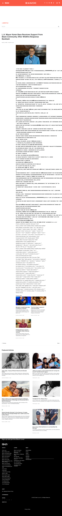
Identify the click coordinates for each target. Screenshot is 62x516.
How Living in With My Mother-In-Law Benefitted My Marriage (45, 427)
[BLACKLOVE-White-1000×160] (31, 2)
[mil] (46, 409)
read (7, 3)
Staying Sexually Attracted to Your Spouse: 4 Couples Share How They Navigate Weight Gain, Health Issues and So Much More (15, 413)
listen (15, 447)
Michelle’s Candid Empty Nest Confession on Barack (23, 308)
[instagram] (49, 2)
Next (58, 343)
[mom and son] (46, 381)
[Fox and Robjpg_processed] (15, 381)
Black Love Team (19, 315)
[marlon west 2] (23, 319)
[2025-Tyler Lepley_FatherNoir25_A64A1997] (15, 353)
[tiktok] (53, 2)
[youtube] (51, 2)
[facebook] (44, 2)
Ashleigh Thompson (5, 377)
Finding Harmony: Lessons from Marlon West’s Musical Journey (22, 331)
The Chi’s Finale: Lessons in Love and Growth (37, 308)
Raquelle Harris (4, 42)
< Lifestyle (5, 23)
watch (3, 447)
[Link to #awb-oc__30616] (3, 3)
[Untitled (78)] (2, 409)
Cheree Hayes (35, 377)
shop (3, 489)
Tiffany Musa (35, 403)
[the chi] (38, 297)
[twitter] (46, 2)
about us (4, 502)
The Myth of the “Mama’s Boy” (40, 398)
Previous (4, 343)
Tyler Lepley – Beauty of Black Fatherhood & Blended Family (14, 371)
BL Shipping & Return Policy (7, 491)
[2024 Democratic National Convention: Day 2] (23, 297)
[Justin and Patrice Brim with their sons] (46, 353)
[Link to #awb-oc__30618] (59, 2)
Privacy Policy (27, 509)
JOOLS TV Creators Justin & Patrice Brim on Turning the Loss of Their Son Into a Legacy (46, 371)
